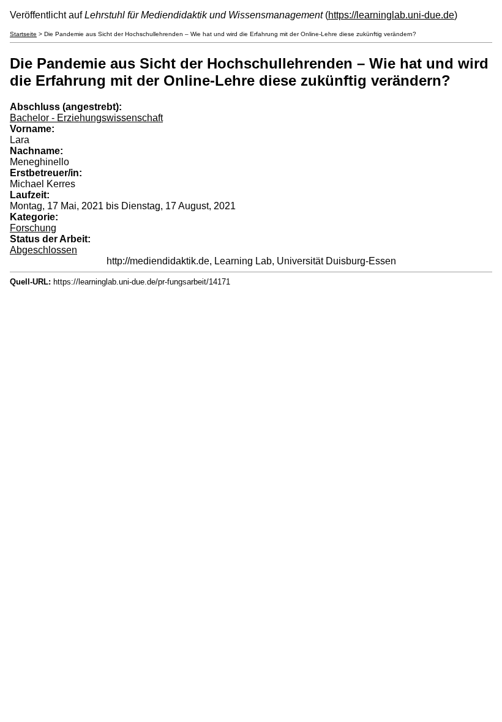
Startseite (23, 34)
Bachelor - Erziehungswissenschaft (86, 118)
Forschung (33, 228)
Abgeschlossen (43, 250)
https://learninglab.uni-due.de (391, 15)
